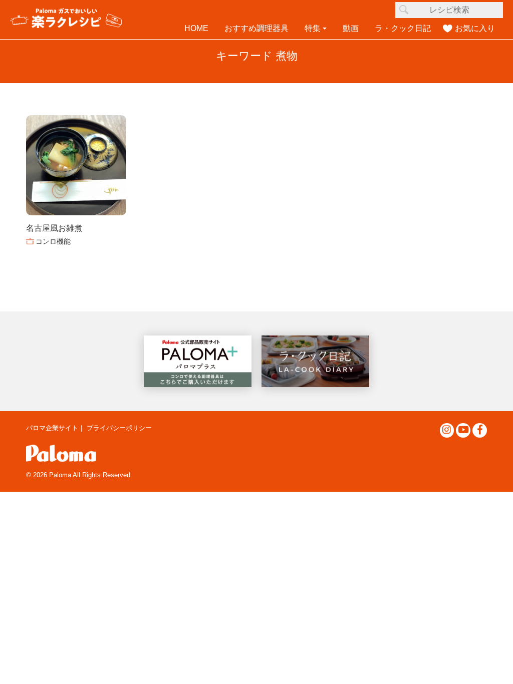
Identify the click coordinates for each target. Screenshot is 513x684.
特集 (313, 28)
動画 (351, 28)
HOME (196, 28)
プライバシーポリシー (119, 428)
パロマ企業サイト (52, 428)
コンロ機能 (53, 241)
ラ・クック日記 (403, 28)
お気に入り (475, 28)
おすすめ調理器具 (256, 28)
